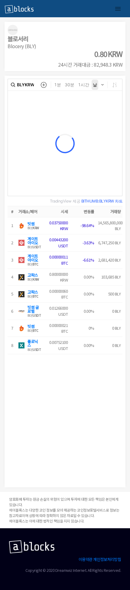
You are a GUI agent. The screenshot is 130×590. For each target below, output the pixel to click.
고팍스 (33, 275)
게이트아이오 (33, 241)
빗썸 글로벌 (33, 309)
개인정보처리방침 (107, 559)
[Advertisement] (65, 419)
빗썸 (31, 223)
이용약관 (86, 559)
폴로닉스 (33, 343)
